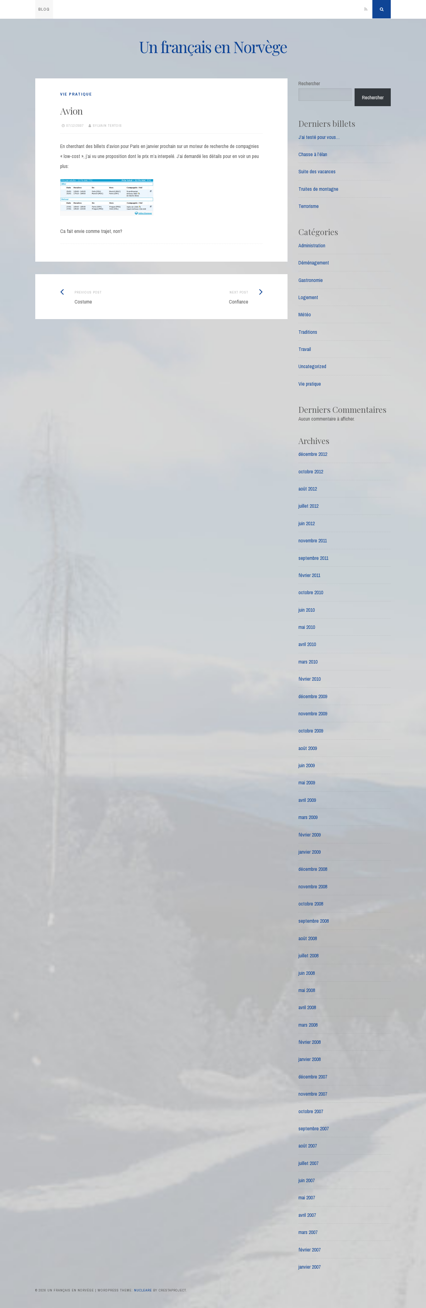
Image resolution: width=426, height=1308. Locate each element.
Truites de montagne (318, 188)
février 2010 (309, 678)
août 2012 (307, 488)
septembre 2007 (313, 1128)
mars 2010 (307, 661)
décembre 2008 (312, 869)
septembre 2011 (313, 558)
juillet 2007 (308, 1163)
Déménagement (313, 262)
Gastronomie (310, 280)
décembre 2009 (312, 696)
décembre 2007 (312, 1076)
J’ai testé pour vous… (319, 137)
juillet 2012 (308, 505)
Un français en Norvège (213, 46)
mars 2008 (307, 1024)
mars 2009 (307, 817)
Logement (308, 297)
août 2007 (307, 1145)
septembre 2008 (313, 920)
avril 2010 (307, 644)
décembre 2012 (312, 454)
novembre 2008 (312, 886)
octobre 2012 (310, 471)
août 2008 (307, 938)
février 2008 (309, 1042)
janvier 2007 (309, 1266)
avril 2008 (307, 1007)
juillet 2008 (308, 955)
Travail (304, 349)
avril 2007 (307, 1215)
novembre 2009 (312, 713)
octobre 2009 (310, 730)
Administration (311, 245)
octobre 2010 (310, 592)
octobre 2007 (310, 1111)
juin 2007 (306, 1180)
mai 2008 (306, 990)
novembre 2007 (312, 1093)
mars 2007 (307, 1232)
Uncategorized (312, 366)
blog (44, 9)
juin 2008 (306, 973)
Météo (304, 314)
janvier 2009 (309, 851)
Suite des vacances (317, 171)
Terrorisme (308, 206)
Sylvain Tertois (107, 125)
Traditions (307, 331)
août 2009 (307, 748)
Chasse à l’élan (312, 154)
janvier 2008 (309, 1059)
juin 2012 (306, 523)
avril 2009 (307, 800)
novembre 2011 (312, 540)
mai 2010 (306, 627)
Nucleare (143, 1290)
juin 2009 (306, 765)
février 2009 (309, 834)
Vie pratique (76, 94)
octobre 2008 (310, 903)
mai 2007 (306, 1197)
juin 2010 (306, 609)
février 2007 (309, 1249)
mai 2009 (306, 782)
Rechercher (309, 83)
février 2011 (309, 575)
